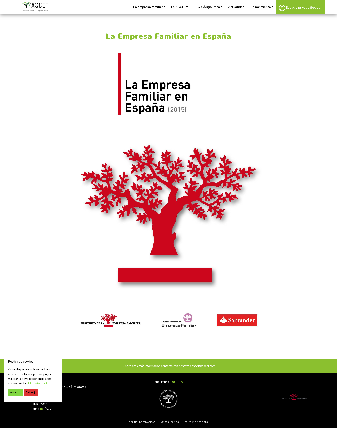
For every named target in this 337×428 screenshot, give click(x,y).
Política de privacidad (142, 422)
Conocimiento (260, 7)
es (42, 409)
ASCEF (34, 6)
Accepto (15, 392)
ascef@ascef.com (203, 366)
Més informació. (38, 383)
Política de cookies (196, 422)
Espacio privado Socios (302, 7)
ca (48, 409)
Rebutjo (31, 392)
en (35, 409)
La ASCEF (178, 7)
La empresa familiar (148, 7)
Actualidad (236, 7)
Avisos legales (170, 422)
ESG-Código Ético (207, 7)
